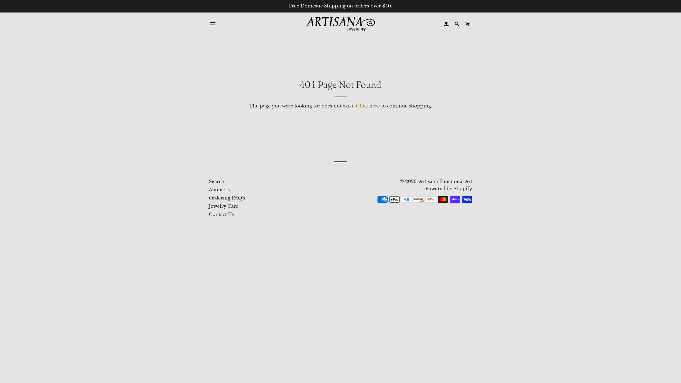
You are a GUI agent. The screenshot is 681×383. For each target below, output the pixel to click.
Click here (368, 106)
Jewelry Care (223, 206)
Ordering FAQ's (227, 198)
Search (217, 181)
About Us (219, 190)
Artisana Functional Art (445, 181)
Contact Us (221, 214)
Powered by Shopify (448, 189)
